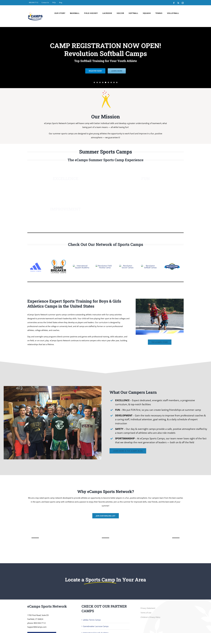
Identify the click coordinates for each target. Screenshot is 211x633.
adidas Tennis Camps (92, 620)
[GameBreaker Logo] (58, 259)
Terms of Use (146, 612)
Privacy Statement (148, 608)
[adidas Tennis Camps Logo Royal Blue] (35, 261)
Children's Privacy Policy (150, 617)
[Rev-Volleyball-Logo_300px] (172, 259)
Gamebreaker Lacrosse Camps (96, 626)
